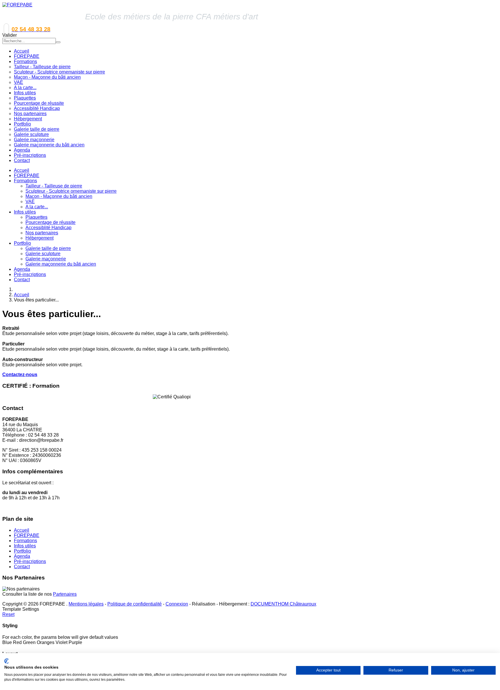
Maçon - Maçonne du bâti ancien (58, 196)
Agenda (22, 269)
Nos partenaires (41, 232)
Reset (8, 614)
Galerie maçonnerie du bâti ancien (60, 264)
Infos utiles (25, 211)
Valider (9, 35)
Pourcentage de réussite (50, 222)
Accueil (21, 170)
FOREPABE (26, 175)
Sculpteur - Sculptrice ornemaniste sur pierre (71, 191)
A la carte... (36, 206)
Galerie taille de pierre (48, 248)
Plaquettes (36, 217)
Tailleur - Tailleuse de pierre (53, 185)
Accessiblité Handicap (48, 227)
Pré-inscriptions (30, 274)
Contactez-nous (19, 374)
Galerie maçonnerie (45, 258)
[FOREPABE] (17, 4)
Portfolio (22, 243)
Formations (25, 180)
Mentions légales (86, 603)
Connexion (177, 603)
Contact (22, 279)
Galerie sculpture (42, 253)
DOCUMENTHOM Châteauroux (283, 603)
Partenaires (65, 594)
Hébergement (39, 237)
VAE (30, 201)
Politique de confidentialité (134, 603)
